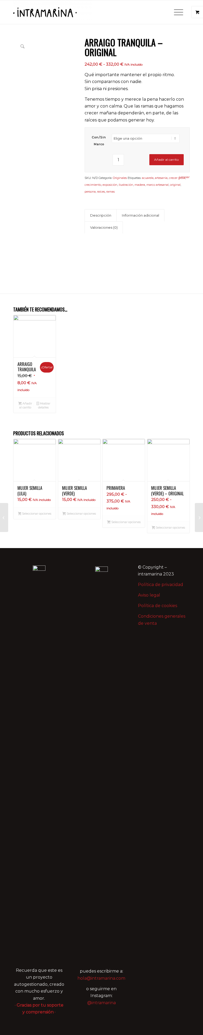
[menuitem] (179, 12)
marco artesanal (157, 185)
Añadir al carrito (166, 160)
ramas (110, 191)
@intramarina (101, 1002)
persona (90, 191)
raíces (101, 191)
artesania (161, 178)
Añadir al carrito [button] (25, 405)
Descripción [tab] (100, 215)
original (175, 185)
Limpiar (184, 177)
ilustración (126, 185)
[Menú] (176, 12)
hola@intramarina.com (101, 978)
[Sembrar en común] (4, 517)
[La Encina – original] (199, 517)
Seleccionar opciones (36, 513)
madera (140, 185)
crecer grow (177, 178)
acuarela (148, 178)
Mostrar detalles (44, 405)
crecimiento (93, 185)
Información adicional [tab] (140, 215)
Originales (120, 178)
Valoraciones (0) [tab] (104, 227)
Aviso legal (149, 595)
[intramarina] (53, 12)
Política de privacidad (160, 584)
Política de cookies (157, 605)
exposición (110, 185)
